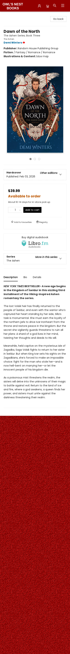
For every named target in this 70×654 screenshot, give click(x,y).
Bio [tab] (25, 277)
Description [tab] (11, 277)
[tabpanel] (35, 346)
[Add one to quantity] (20, 210)
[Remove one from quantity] (10, 210)
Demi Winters (13, 42)
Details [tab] (37, 277)
